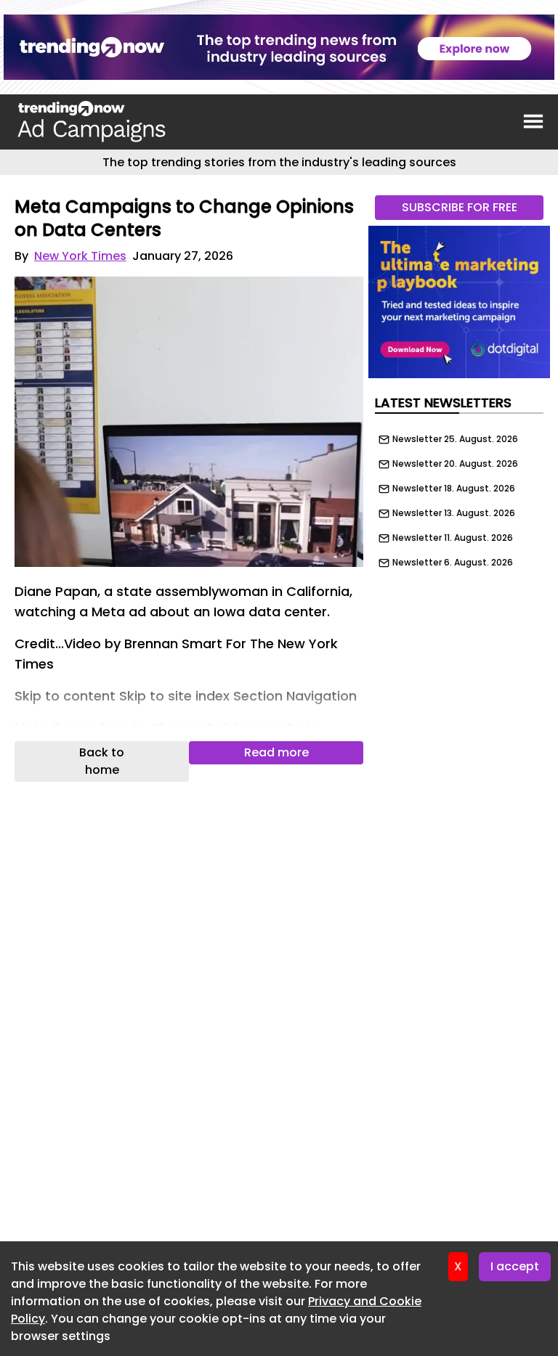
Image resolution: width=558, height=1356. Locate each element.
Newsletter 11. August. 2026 (452, 538)
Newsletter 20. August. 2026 (455, 464)
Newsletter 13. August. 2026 (453, 513)
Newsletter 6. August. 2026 (452, 562)
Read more (276, 752)
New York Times (80, 256)
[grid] (459, 497)
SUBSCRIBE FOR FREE (459, 207)
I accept (514, 1266)
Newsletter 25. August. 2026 (455, 439)
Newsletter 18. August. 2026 (453, 488)
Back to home (101, 761)
